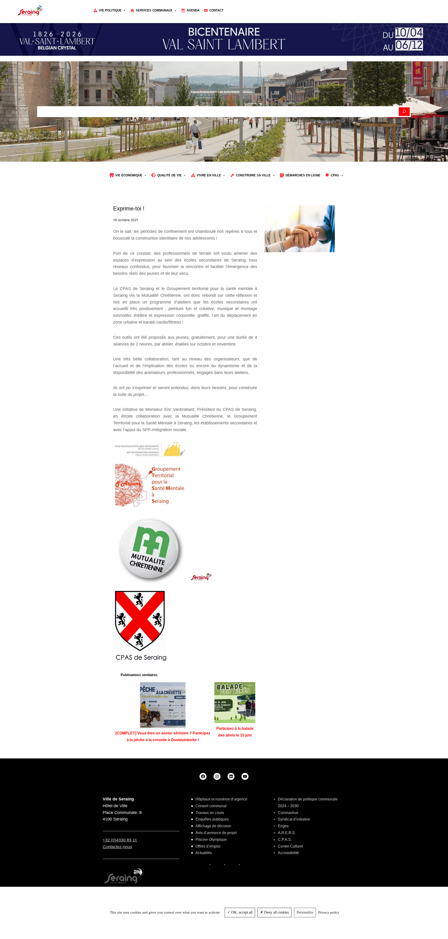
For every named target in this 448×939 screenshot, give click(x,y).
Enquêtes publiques (212, 819)
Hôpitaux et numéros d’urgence (221, 799)
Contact (216, 10)
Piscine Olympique (211, 839)
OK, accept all (241, 912)
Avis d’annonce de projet (216, 833)
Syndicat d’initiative (294, 819)
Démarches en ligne (303, 175)
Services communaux (154, 10)
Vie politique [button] (110, 10)
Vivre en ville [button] (209, 175)
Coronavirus (288, 813)
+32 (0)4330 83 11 (120, 840)
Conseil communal (211, 806)
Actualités (204, 853)
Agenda (193, 10)
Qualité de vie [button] (169, 175)
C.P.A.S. (285, 839)
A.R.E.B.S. (287, 833)
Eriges (283, 826)
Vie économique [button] (128, 175)
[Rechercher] (404, 111)
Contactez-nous (117, 847)
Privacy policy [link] (328, 912)
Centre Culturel (290, 846)
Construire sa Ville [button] (253, 175)
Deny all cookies (276, 912)
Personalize (305, 912)
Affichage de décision (213, 826)
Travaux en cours (210, 813)
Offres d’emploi (208, 846)
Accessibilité (288, 853)
